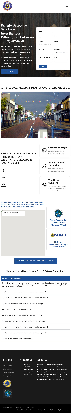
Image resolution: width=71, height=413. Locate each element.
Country (57, 49)
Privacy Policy (7, 376)
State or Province (44, 57)
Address (41, 49)
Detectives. (34, 410)
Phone (41, 41)
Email (56, 41)
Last (55, 37)
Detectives (64, 410)
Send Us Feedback (9, 372)
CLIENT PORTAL (8, 407)
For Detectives (8, 366)
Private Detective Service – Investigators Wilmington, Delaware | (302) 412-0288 (17, 33)
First (40, 37)
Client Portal (7, 369)
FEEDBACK (19, 407)
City (56, 57)
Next (43, 67)
